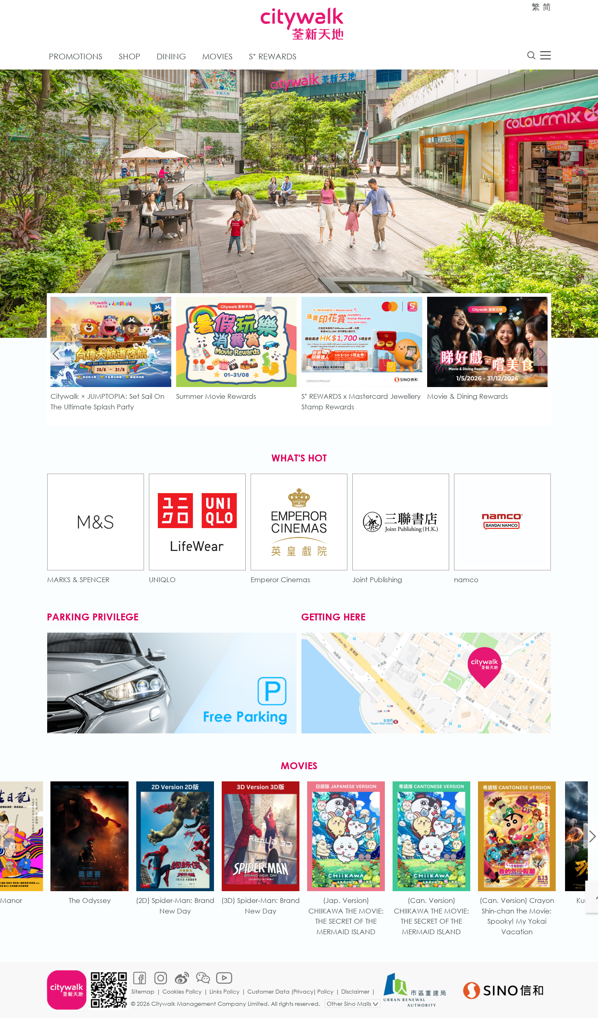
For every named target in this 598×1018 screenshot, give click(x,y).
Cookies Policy (182, 991)
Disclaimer (355, 991)
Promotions (76, 56)
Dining (171, 56)
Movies (217, 56)
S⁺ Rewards (273, 56)
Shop (129, 56)
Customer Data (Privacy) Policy (290, 991)
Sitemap (143, 991)
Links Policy (225, 991)
